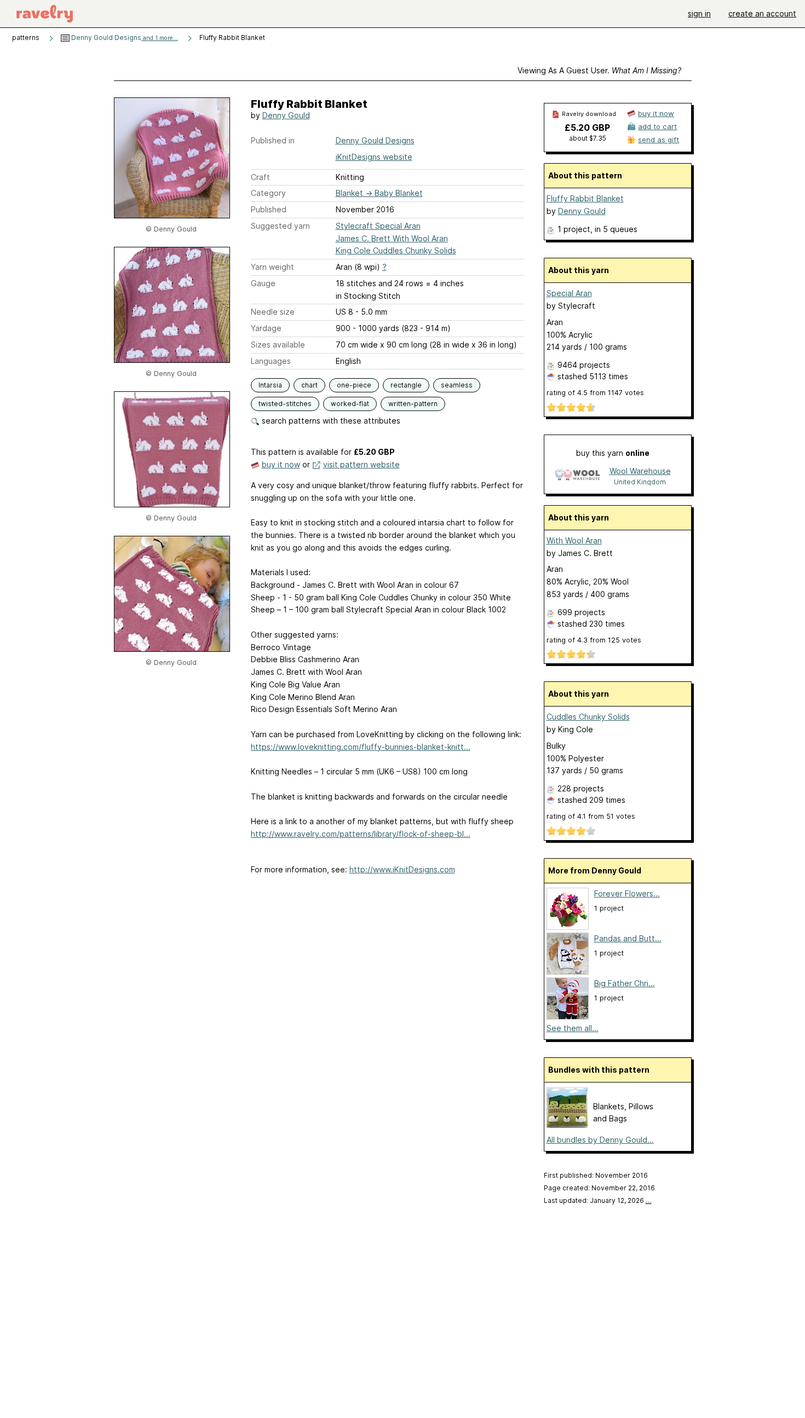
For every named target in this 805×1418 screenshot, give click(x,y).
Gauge (263, 283)
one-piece (354, 385)
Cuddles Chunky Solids (588, 716)
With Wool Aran (574, 540)
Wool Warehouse (640, 471)
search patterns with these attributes (330, 420)
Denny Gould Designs (124, 37)
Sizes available (278, 344)
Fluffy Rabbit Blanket (585, 198)
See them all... (573, 1028)
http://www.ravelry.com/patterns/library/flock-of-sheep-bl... (360, 833)
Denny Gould (286, 115)
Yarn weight (272, 266)
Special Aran (569, 293)
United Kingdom (640, 482)
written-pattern (413, 404)
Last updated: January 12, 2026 (598, 1200)
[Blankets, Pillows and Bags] (567, 1125)
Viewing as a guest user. (599, 70)
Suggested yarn (280, 225)
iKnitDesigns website (374, 156)
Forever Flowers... (627, 893)
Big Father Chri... (624, 983)
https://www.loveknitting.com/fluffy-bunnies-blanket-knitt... (360, 746)
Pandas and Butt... (628, 938)
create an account (762, 13)
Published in (273, 140)
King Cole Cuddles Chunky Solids (396, 250)
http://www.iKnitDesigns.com (402, 869)
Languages (271, 361)
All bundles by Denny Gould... (600, 1139)
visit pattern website (361, 464)
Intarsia (270, 385)
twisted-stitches (285, 404)
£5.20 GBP (587, 127)
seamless (457, 385)
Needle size (273, 311)
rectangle (406, 385)
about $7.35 (587, 138)
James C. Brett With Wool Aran (392, 238)
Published (268, 209)
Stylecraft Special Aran (378, 225)
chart (309, 385)
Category (268, 193)
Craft (260, 177)
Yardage (266, 328)
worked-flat (350, 404)
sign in (699, 13)
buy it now (281, 464)
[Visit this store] (577, 475)
